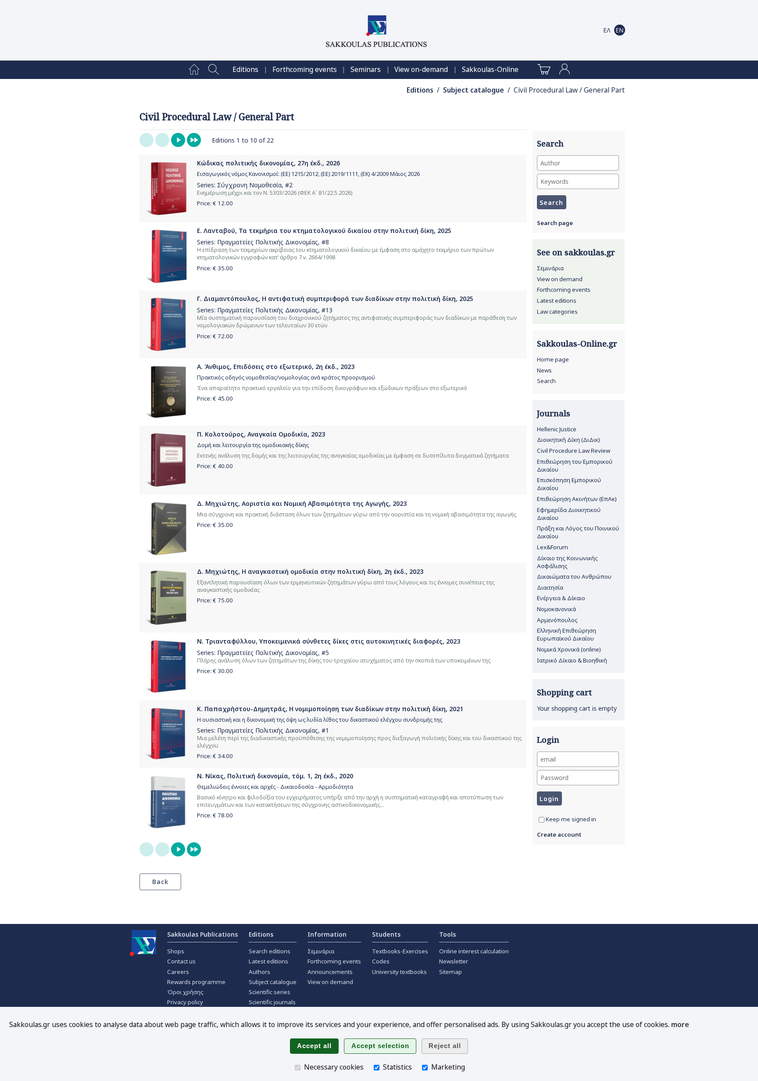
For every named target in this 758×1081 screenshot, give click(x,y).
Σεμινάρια (550, 268)
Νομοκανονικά (556, 609)
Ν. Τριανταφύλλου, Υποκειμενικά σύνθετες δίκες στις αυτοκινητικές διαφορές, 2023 (328, 641)
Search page (555, 223)
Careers (178, 972)
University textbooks (399, 972)
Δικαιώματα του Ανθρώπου (574, 576)
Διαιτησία (550, 587)
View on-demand (421, 69)
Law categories (557, 311)
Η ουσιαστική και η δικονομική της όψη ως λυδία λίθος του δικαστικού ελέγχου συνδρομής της (319, 719)
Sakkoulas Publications (202, 934)
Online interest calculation (474, 951)
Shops (175, 951)
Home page (553, 359)
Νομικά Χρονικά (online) (569, 649)
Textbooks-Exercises (400, 951)
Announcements (330, 972)
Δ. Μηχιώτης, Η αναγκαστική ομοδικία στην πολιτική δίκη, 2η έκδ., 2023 (310, 571)
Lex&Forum (552, 547)
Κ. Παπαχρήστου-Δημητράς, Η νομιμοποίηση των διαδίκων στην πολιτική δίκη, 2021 (330, 709)
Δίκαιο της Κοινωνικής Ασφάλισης (567, 562)
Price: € (215, 203)
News (544, 370)
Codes (381, 961)
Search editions (269, 951)
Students (386, 934)
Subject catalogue (473, 90)
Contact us (181, 961)
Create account (559, 834)
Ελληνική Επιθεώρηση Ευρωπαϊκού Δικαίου (566, 634)
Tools (447, 934)
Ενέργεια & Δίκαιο (561, 598)
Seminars (365, 69)
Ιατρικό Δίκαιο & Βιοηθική (572, 660)
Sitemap (450, 972)
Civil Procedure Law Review (573, 451)
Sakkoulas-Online (490, 69)
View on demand (560, 279)
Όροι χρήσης (185, 992)
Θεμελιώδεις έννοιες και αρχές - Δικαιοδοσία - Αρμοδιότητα (275, 787)
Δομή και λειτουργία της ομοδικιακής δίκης (253, 445)
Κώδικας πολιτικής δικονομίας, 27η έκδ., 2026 (268, 163)
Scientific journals (272, 1002)
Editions (245, 69)
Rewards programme (196, 982)
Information (327, 934)
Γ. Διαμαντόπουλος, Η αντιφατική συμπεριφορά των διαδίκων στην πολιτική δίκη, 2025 (335, 298)
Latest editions (556, 300)
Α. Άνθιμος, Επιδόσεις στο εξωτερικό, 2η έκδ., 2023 (275, 366)
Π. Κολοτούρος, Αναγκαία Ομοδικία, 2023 (261, 434)
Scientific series (269, 992)
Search (546, 381)
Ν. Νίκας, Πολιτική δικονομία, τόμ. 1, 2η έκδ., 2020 (275, 776)
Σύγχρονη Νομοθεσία (249, 185)
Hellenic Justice (556, 429)
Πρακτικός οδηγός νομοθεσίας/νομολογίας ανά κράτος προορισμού (286, 377)
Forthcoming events (304, 69)
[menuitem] (194, 69)
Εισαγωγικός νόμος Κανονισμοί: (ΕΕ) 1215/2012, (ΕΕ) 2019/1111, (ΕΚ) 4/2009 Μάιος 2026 (308, 174)
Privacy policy (185, 1002)
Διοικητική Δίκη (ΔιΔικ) (568, 440)
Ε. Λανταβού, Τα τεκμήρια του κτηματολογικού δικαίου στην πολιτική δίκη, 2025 (324, 230)
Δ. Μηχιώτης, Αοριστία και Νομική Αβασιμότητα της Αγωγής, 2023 (302, 503)
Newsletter (453, 961)
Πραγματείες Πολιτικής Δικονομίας (267, 242)
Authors (259, 972)
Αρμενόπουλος (557, 620)
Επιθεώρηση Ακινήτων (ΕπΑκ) (577, 499)
